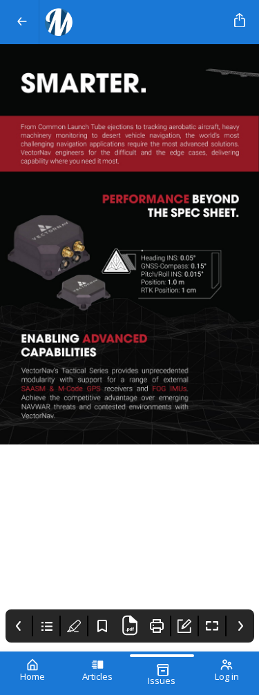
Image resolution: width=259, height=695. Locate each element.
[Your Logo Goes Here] (134, 22)
